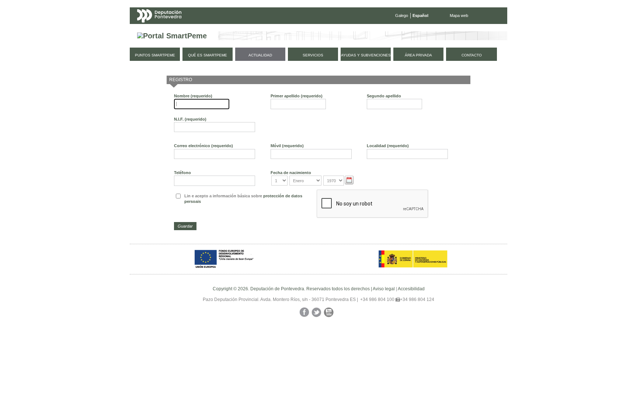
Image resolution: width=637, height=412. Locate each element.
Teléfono (182, 172)
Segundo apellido (384, 96)
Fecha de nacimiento (291, 172)
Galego (401, 15)
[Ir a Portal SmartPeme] (172, 36)
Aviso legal (384, 288)
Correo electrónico (203, 145)
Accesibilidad (411, 288)
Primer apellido (297, 96)
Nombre (193, 96)
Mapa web (459, 15)
